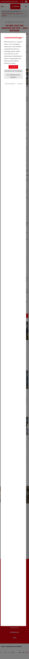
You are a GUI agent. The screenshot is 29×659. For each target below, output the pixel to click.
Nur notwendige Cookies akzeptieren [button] (13, 76)
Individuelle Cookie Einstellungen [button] (13, 71)
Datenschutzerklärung (10, 83)
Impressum (20, 83)
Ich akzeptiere (13, 67)
